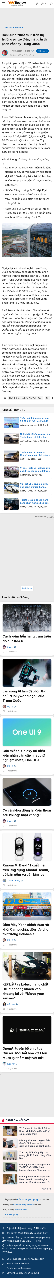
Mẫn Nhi (26, 475)
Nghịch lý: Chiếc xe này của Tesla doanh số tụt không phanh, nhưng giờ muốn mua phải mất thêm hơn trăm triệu (35, 435)
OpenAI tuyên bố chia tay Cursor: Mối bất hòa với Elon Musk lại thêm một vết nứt (25, 1053)
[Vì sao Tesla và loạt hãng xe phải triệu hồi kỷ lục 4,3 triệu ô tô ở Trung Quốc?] (11, 472)
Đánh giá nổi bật (17, 1120)
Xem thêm (46, 1189)
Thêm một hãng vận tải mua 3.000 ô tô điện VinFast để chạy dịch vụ (34, 420)
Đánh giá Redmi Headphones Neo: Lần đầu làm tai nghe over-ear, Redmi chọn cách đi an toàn (34, 1179)
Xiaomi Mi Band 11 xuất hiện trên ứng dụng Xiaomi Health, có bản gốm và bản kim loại (26, 870)
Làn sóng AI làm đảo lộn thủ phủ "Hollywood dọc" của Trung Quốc (24, 696)
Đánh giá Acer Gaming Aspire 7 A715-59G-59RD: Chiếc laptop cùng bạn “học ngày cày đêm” (34, 1167)
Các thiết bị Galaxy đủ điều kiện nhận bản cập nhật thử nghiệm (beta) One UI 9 (24, 755)
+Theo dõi (42, 51)
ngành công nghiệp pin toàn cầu (25, 398)
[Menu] (3, 4)
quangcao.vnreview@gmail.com (28, 1259)
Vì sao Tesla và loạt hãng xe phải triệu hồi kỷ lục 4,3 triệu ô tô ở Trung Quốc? (35, 469)
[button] (51, 4)
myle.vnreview (29, 425)
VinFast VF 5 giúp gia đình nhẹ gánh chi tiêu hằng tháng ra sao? (34, 485)
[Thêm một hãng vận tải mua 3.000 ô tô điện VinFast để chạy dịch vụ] (11, 422)
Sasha (11, 647)
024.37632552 (22, 1263)
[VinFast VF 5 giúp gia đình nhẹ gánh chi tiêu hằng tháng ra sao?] (11, 488)
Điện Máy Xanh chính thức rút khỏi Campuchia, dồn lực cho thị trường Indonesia (26, 929)
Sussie (26, 459)
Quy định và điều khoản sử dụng (23, 1273)
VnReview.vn (24, 1268)
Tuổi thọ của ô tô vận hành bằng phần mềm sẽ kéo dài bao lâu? (34, 501)
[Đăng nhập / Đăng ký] (44, 4)
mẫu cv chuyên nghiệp (27, 1199)
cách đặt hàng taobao (23, 1204)
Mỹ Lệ (11, 706)
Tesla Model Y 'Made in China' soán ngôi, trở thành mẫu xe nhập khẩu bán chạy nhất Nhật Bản (35, 453)
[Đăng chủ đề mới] (37, 4)
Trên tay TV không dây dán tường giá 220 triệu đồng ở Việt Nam (35, 1155)
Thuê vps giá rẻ (10, 1215)
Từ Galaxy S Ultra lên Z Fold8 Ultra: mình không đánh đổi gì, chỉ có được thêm (35, 1131)
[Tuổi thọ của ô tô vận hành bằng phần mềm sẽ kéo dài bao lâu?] (11, 504)
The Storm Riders (21, 50)
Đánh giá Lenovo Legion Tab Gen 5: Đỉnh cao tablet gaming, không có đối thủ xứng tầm (35, 1143)
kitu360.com (21, 1210)
